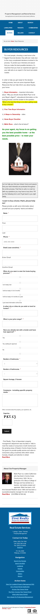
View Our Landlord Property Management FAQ (20, 584)
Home (11, 23)
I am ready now (7, 285)
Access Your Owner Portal (20, 589)
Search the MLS (20, 563)
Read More (6, 457)
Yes (4, 338)
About (20, 23)
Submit (6, 431)
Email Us (20, 547)
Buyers (9, 33)
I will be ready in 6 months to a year (13, 296)
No (3, 350)
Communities (33, 28)
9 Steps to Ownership (12, 114)
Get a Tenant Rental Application (20, 587)
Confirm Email (7, 267)
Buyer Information (10, 92)
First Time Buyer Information (14, 109)
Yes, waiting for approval (10, 344)
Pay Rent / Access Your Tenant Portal (20, 592)
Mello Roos (8, 124)
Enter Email (6, 257)
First (4, 223)
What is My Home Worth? (20, 594)
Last (3, 233)
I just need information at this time (12, 302)
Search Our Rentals (20, 561)
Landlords (8, 28)
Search (30, 23)
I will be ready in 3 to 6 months (11, 290)
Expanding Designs (30, 607)
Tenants (20, 28)
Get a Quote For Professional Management (20, 597)
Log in (9, 608)
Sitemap (4, 608)
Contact (32, 33)
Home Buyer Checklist (12, 119)
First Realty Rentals (20, 6)
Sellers (20, 33)
